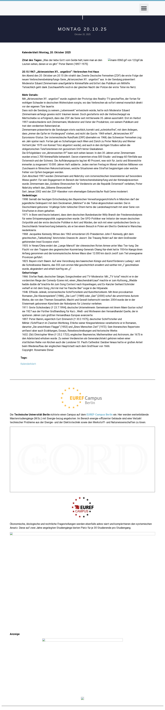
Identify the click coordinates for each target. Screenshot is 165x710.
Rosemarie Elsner (44, 350)
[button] (144, 8)
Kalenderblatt (28, 363)
